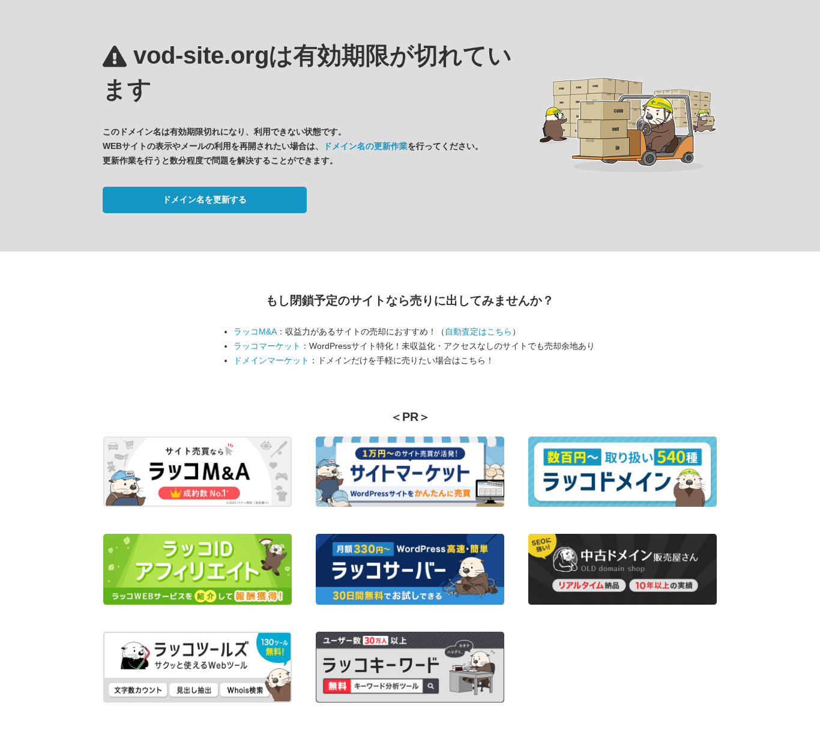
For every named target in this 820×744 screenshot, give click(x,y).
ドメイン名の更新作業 (366, 146)
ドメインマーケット (271, 360)
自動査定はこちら (478, 331)
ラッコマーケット (267, 346)
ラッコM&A (255, 331)
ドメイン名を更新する (205, 199)
